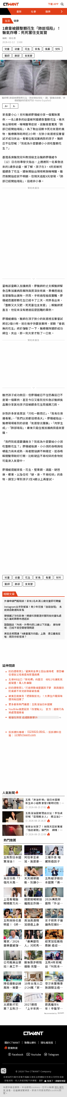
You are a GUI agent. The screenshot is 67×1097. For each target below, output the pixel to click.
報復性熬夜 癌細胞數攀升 (23, 717)
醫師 (7, 55)
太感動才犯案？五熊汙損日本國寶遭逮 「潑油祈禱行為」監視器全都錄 (13, 1006)
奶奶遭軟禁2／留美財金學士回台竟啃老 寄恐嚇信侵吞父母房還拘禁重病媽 (36, 672)
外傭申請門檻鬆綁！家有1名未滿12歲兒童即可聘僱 (32, 601)
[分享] (3, 1071)
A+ (6, 106)
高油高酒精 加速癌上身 (31, 922)
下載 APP (53, 4)
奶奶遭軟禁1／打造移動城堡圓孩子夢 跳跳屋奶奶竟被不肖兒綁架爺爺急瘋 (36, 689)
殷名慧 (12, 38)
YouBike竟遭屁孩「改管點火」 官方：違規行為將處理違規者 (36, 710)
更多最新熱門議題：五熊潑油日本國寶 (30, 704)
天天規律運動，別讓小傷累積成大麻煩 (33, 880)
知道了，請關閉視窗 (56, 1080)
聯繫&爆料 (30, 1042)
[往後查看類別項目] (60, 11)
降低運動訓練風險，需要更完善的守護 (13, 985)
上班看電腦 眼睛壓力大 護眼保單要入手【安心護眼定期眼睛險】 (13, 901)
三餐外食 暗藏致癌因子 (53, 859)
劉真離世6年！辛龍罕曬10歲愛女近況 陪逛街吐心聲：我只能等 (54, 1006)
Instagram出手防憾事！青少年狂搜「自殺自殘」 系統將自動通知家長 (33, 608)
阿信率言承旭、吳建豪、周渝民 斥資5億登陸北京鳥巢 (33, 859)
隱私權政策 (47, 1042)
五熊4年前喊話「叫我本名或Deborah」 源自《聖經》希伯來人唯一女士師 (54, 964)
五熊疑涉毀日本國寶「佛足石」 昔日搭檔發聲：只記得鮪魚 (54, 880)
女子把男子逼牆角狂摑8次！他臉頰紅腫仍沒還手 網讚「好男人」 (54, 922)
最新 (19, 11)
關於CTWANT (12, 1042)
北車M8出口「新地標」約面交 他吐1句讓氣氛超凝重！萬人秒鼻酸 (35, 680)
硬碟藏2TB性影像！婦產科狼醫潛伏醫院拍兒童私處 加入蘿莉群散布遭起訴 (33, 617)
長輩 (47, 49)
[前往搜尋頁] (62, 4)
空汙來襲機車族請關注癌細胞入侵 (54, 985)
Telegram (53, 1054)
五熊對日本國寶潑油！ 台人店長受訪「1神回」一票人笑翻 (13, 859)
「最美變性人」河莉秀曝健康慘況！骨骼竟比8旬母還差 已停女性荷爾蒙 (33, 943)
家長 (37, 49)
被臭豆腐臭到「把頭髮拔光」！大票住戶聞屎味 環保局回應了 (37, 697)
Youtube (36, 1054)
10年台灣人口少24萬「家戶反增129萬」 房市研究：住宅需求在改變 (33, 985)
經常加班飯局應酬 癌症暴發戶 (54, 943)
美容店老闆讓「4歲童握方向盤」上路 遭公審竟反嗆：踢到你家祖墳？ (32, 635)
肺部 (17, 55)
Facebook (17, 1054)
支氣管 (28, 55)
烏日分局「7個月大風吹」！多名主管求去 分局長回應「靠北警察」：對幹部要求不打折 (13, 880)
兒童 (7, 49)
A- (14, 106)
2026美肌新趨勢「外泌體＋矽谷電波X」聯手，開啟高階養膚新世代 (54, 901)
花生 (27, 49)
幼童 (17, 49)
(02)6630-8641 (36, 731)
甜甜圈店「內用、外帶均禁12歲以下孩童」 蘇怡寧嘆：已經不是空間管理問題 (32, 626)
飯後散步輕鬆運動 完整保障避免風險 (33, 964)
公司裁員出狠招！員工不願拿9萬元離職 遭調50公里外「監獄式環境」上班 (13, 964)
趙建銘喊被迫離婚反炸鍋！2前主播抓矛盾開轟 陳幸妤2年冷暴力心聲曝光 (33, 901)
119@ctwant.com (25, 735)
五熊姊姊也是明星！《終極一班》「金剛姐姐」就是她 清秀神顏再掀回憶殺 (13, 922)
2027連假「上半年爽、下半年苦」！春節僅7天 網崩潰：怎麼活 (33, 1006)
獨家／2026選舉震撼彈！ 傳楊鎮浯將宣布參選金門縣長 (13, 943)
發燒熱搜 (12, 1047)
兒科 (57, 49)
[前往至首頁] (11, 4)
